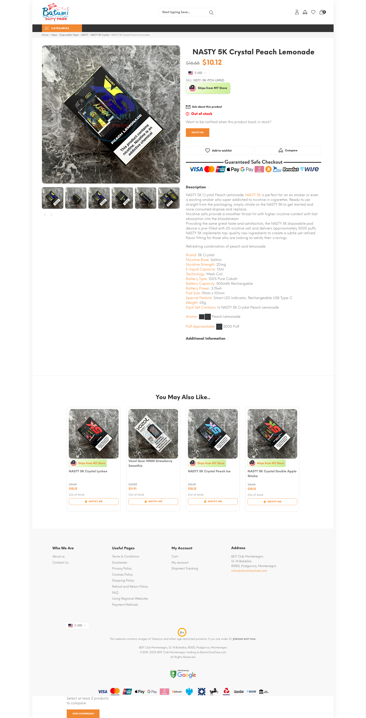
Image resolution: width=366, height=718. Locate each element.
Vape (54, 35)
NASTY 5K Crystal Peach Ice (209, 471)
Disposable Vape (69, 35)
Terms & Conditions (125, 556)
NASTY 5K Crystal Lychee (88, 471)
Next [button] (51, 214)
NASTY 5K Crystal (100, 35)
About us (58, 556)
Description (196, 187)
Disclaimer (119, 562)
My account (180, 562)
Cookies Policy (122, 574)
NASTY (84, 35)
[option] (111, 114)
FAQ (115, 592)
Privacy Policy (122, 568)
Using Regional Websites (130, 598)
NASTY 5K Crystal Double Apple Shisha (272, 473)
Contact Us (60, 562)
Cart (175, 556)
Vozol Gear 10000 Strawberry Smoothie (150, 463)
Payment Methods (125, 604)
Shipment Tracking (185, 568)
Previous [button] (45, 214)
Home (45, 35)
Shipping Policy (123, 580)
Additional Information (205, 338)
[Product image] (94, 434)
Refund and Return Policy (130, 586)
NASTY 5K (253, 195)
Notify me (198, 132)
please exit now (244, 639)
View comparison (83, 713)
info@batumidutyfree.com (249, 571)
